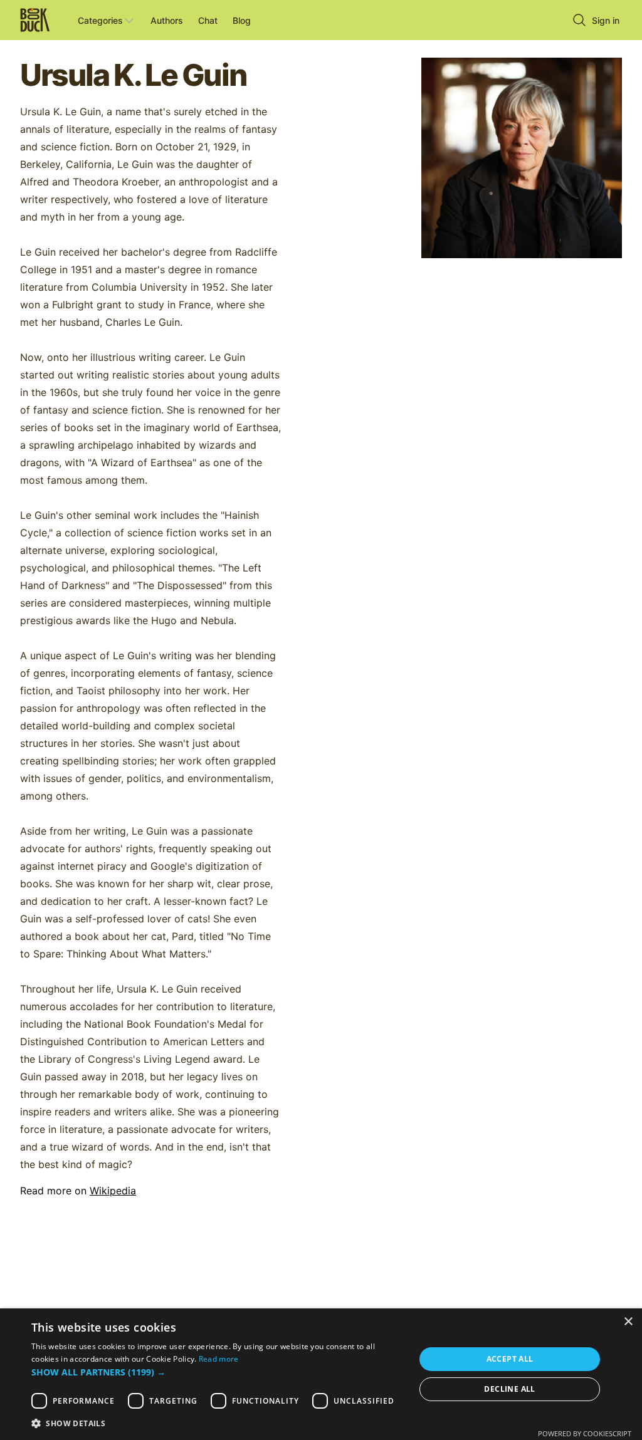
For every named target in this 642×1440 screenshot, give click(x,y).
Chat (208, 20)
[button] (217, 1372)
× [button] (628, 1322)
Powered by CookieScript (584, 1433)
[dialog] (321, 1374)
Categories (100, 20)
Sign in (605, 20)
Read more (219, 1359)
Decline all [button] (509, 1389)
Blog (242, 20)
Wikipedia (113, 1190)
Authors (166, 20)
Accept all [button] (510, 1359)
